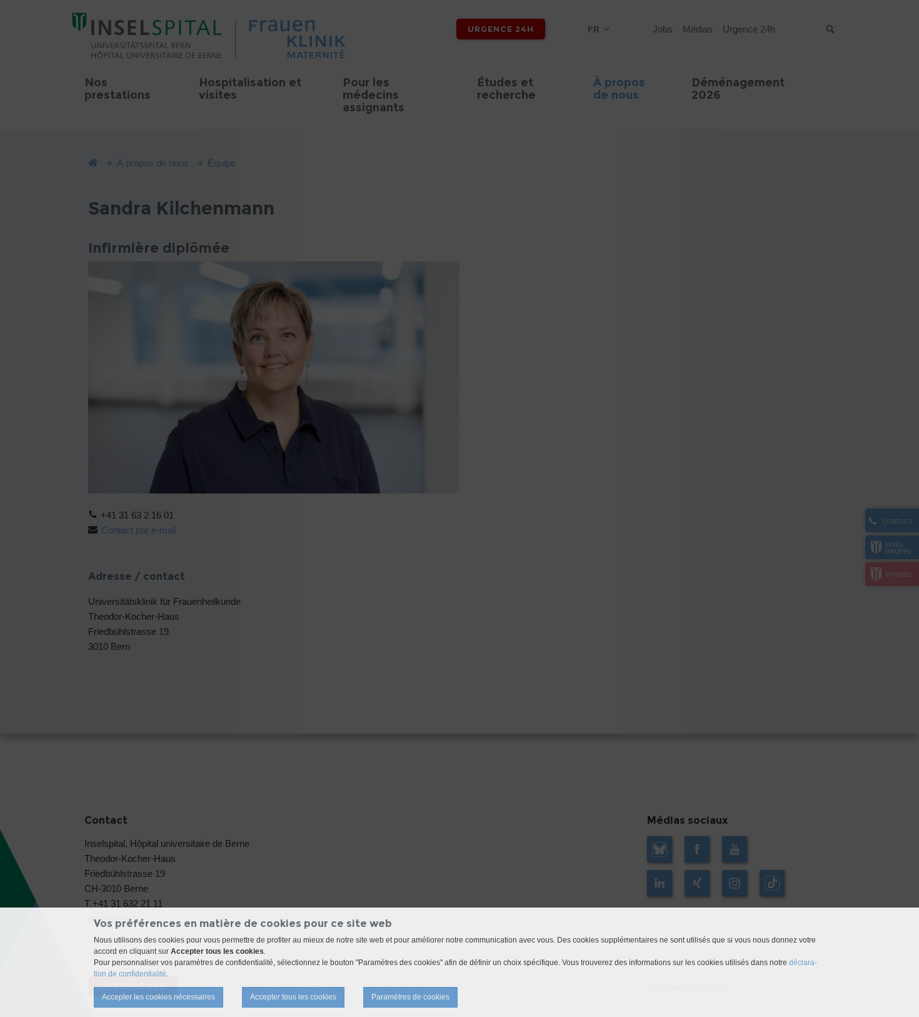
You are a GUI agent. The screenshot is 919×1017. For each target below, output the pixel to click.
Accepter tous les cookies (293, 997)
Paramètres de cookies (410, 997)
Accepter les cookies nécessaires (158, 997)
